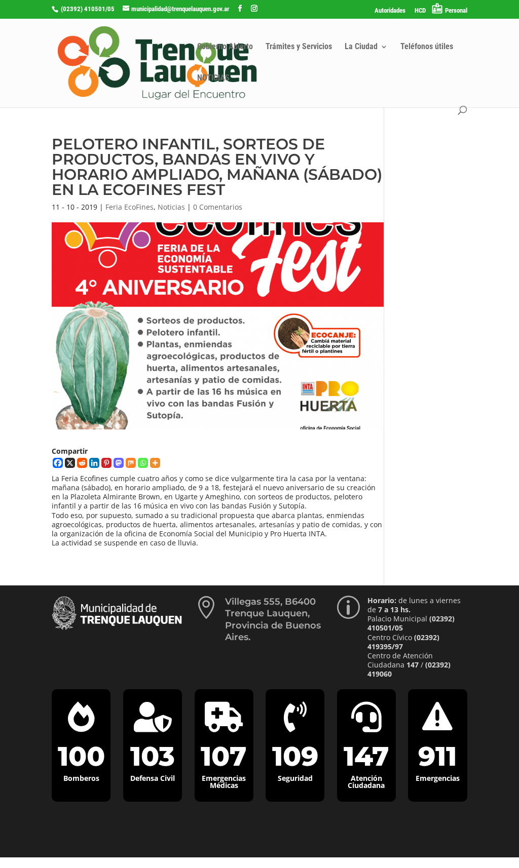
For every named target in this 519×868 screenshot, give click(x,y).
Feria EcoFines (129, 207)
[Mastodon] (119, 463)
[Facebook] (58, 463)
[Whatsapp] (143, 463)
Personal (456, 10)
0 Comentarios (217, 207)
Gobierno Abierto (225, 47)
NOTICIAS (213, 78)
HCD (420, 10)
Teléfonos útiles (426, 47)
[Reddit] (82, 463)
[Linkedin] (94, 463)
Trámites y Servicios (299, 47)
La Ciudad (361, 47)
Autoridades (390, 10)
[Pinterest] (106, 463)
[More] (155, 463)
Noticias (171, 207)
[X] (70, 463)
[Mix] (131, 463)
